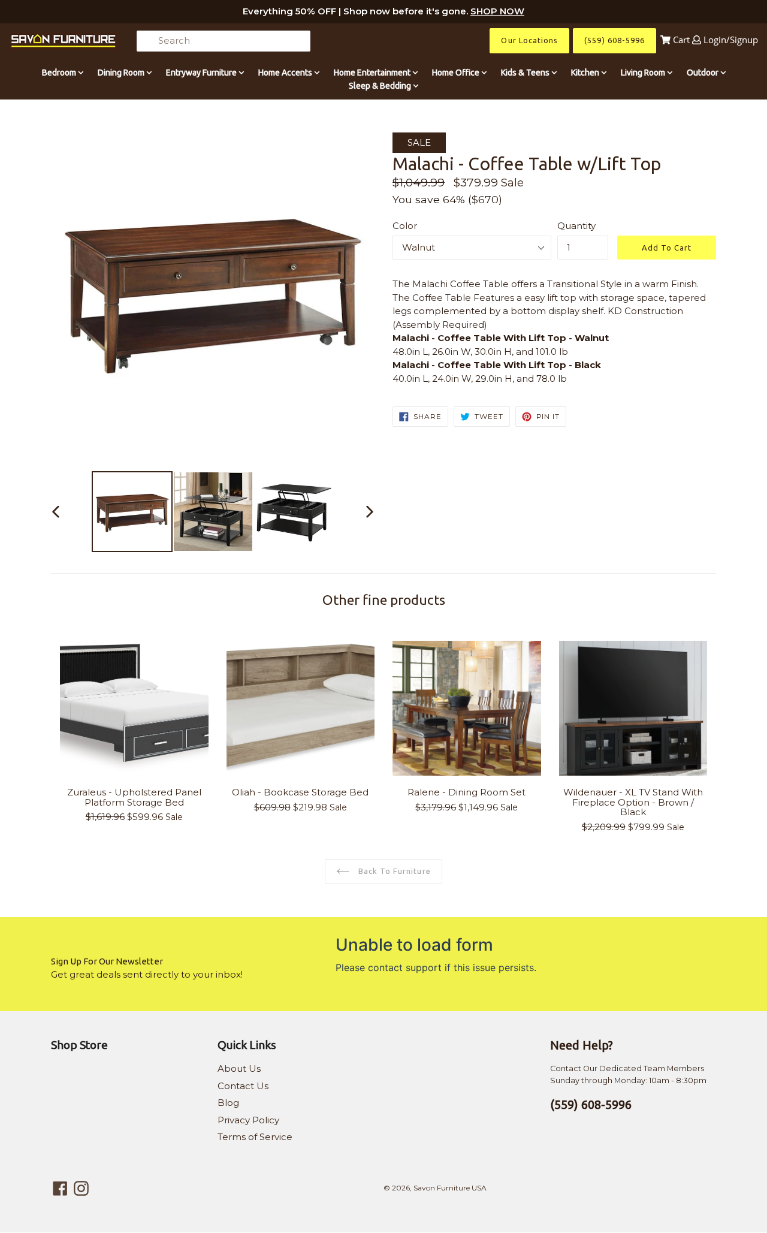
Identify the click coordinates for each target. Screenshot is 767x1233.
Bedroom (60, 72)
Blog (228, 1102)
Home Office (456, 72)
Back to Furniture (393, 871)
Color (404, 225)
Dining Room (122, 72)
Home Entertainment (373, 72)
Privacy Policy (248, 1120)
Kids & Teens (526, 72)
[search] (223, 41)
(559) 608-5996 (614, 40)
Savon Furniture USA (450, 1187)
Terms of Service (255, 1136)
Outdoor (703, 72)
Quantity (576, 225)
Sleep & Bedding (381, 86)
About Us (239, 1068)
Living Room (644, 72)
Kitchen (586, 72)
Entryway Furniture (202, 72)
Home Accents (286, 72)
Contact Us (243, 1086)
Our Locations (529, 40)
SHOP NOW (497, 11)
